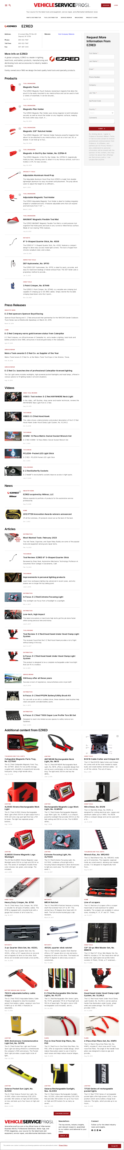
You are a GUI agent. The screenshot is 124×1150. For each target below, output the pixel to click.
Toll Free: (8, 43)
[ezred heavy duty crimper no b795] (22, 887)
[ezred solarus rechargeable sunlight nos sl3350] (62, 1073)
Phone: (7, 40)
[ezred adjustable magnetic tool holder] (13, 197)
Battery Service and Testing (15, 990)
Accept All (114, 1146)
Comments (93, 118)
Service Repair (66, 17)
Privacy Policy (63, 1145)
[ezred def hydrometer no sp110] (13, 263)
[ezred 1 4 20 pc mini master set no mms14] (101, 933)
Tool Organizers (29, 83)
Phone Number (94, 77)
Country (92, 109)
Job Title (93, 93)
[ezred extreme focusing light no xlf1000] (62, 839)
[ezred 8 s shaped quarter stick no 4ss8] (13, 241)
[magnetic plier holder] (13, 109)
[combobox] (102, 112)
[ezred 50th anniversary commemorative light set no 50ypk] (22, 1026)
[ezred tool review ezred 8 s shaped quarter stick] (13, 557)
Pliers (46, 1038)
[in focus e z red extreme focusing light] (13, 597)
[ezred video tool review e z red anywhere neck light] (13, 396)
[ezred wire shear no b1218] (101, 792)
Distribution (27, 534)
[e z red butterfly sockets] (13, 471)
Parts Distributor (34, 17)
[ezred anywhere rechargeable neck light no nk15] (62, 744)
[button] (6, 5)
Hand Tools (27, 282)
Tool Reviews (28, 467)
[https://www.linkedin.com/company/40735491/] (97, 1130)
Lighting (47, 756)
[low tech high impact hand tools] (13, 614)
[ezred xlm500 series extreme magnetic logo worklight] (22, 839)
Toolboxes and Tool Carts (15, 756)
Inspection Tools (29, 260)
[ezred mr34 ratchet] (62, 887)
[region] (62, 1146)
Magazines (79, 17)
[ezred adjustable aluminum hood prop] (13, 175)
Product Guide (92, 17)
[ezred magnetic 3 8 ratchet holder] (13, 131)
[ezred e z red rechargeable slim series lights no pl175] (62, 978)
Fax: (6, 47)
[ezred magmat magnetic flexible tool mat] (13, 219)
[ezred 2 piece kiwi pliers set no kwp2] (101, 1026)
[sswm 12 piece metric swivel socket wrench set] (13, 436)
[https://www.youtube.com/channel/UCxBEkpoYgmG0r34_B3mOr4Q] (100, 1130)
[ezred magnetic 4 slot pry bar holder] (13, 153)
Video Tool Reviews (30, 393)
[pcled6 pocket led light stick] (13, 453)
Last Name (93, 61)
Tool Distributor (51, 17)
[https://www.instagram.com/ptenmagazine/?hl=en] (95, 1130)
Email (91, 69)
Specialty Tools (29, 171)
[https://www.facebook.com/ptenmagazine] (92, 1130)
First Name (93, 53)
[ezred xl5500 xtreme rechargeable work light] (22, 792)
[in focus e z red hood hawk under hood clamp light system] (13, 656)
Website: (47, 34)
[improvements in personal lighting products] (13, 577)
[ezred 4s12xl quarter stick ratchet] (62, 933)
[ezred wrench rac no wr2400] (101, 839)
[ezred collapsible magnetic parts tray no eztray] (22, 744)
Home (6, 330)
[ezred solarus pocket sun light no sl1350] (22, 1073)
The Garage (27, 412)
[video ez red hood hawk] (13, 416)
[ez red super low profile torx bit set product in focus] (13, 715)
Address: (8, 34)
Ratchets (26, 238)
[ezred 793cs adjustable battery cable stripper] (22, 978)
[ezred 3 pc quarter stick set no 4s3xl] (22, 933)
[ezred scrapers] (101, 887)
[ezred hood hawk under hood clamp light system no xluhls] (101, 978)
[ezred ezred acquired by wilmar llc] (13, 494)
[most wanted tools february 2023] (13, 538)
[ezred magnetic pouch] (13, 87)
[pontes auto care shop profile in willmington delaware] (13, 678)
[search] (9, 5)
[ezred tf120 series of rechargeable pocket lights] (101, 1073)
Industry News (10, 310)
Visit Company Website (66, 34)
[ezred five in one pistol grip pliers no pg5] (62, 1026)
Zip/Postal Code (95, 101)
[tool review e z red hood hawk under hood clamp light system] (13, 634)
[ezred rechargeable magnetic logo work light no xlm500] (62, 792)
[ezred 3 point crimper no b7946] (13, 285)
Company (92, 85)
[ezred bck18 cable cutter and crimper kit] (101, 744)
